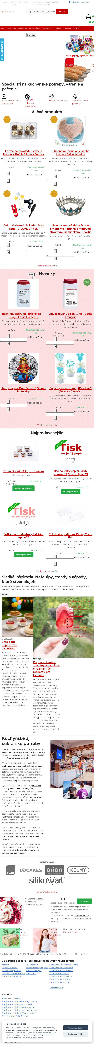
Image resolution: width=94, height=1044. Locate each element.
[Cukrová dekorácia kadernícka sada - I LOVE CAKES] (23, 205)
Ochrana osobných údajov (13, 973)
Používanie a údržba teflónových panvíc (19, 1013)
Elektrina (73, 621)
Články (4, 594)
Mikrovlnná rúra (76, 615)
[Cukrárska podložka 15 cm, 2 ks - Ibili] (70, 514)
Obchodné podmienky (12, 976)
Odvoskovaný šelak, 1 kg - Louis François (70, 315)
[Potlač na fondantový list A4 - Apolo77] (23, 514)
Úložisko (58, 28)
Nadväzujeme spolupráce (37, 967)
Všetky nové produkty (47, 425)
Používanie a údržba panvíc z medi (17, 1004)
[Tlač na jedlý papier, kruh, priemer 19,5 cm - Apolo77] (70, 451)
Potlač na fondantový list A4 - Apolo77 (23, 535)
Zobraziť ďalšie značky (47, 892)
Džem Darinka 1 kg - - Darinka (23, 471)
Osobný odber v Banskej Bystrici (63, 964)
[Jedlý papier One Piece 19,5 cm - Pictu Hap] (23, 368)
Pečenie (76, 28)
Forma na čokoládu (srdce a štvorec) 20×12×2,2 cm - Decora (23, 152)
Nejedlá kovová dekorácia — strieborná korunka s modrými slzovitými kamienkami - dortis (70, 229)
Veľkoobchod (23, 2)
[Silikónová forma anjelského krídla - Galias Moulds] (70, 131)
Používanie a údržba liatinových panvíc (19, 1007)
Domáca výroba (34, 28)
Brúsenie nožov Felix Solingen (15, 1016)
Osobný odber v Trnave (59, 979)
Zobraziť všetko (56, 987)
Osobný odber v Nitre (59, 973)
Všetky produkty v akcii (47, 265)
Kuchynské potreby (20, 28)
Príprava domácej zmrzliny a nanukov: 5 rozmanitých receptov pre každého (46, 668)
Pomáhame (31, 973)
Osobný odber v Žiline (59, 982)
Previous (31, 35)
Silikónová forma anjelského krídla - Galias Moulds (70, 152)
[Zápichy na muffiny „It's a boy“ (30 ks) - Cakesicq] (70, 368)
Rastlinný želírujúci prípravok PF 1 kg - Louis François (23, 315)
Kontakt (6, 2)
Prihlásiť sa (84, 901)
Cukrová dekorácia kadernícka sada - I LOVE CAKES (23, 227)
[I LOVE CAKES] (31, 870)
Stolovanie (67, 28)
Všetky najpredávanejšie (47, 571)
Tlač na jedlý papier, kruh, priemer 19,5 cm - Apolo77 (70, 472)
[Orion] (54, 870)
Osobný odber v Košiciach (61, 970)
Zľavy (3, 28)
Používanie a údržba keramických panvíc (19, 1001)
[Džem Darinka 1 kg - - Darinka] (23, 451)
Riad (9, 28)
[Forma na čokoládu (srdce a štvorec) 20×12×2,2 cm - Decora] (23, 131)
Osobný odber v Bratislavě (61, 967)
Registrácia (85, 2)
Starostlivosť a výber (11, 998)
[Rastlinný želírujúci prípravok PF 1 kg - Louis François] (23, 293)
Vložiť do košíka (34, 174)
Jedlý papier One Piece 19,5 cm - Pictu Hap (23, 389)
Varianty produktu (23, 488)
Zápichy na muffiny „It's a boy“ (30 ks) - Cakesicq (70, 389)
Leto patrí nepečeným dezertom (9, 645)
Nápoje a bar (47, 28)
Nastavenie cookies (75, 1034)
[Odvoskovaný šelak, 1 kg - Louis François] (70, 293)
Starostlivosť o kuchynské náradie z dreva (78, 610)
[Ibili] (11, 870)
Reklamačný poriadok (11, 970)
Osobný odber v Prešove (60, 976)
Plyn (71, 624)
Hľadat (62, 11)
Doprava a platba (14, 3)
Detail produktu (70, 491)
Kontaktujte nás (70, 932)
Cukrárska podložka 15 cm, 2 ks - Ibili (70, 535)
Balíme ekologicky (34, 970)
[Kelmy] (78, 870)
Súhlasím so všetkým (76, 1028)
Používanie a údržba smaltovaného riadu (20, 1010)
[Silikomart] (47, 880)
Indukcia (73, 618)
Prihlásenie (75, 2)
